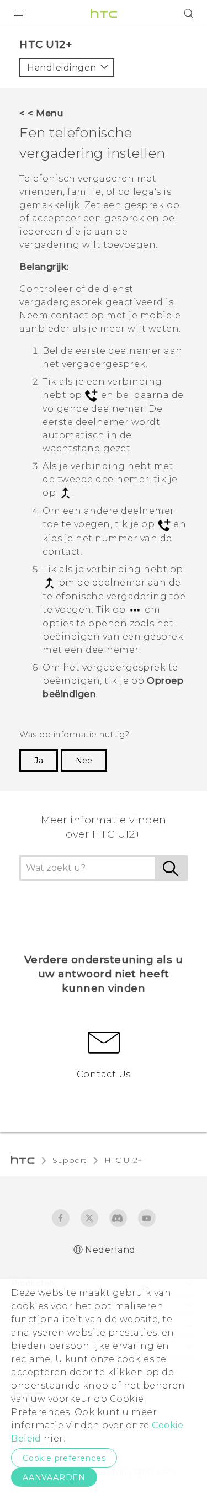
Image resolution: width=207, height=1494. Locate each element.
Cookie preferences (64, 1458)
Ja (38, 760)
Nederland (110, 1250)
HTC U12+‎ (123, 1160)
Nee (84, 760)
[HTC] (104, 13)
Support (69, 1160)
